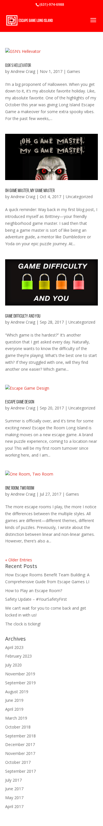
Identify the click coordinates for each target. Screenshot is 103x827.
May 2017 (14, 797)
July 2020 (13, 665)
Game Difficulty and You (22, 316)
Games (73, 71)
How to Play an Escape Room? (33, 590)
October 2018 (18, 727)
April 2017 (14, 806)
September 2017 (20, 771)
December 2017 (20, 744)
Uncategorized (79, 196)
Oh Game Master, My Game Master (30, 191)
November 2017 (20, 753)
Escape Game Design (19, 402)
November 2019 (20, 674)
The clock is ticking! (23, 624)
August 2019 (16, 691)
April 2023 (14, 647)
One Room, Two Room (19, 488)
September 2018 (20, 736)
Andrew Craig (23, 71)
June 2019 (14, 700)
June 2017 (14, 788)
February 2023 (18, 656)
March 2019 (16, 718)
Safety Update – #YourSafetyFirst (36, 599)
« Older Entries (18, 560)
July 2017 (13, 780)
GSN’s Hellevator (18, 65)
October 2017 (18, 762)
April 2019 (14, 709)
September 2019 (20, 682)
